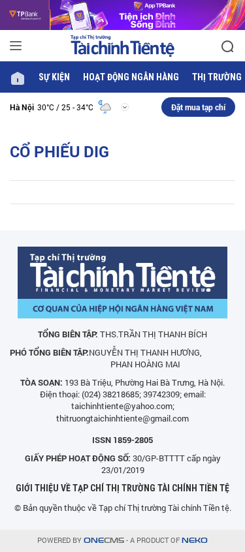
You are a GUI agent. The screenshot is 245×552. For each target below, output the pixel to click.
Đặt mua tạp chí (198, 107)
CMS (104, 540)
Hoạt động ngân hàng (131, 77)
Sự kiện (54, 77)
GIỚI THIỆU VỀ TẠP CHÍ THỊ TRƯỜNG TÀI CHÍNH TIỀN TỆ (122, 488)
